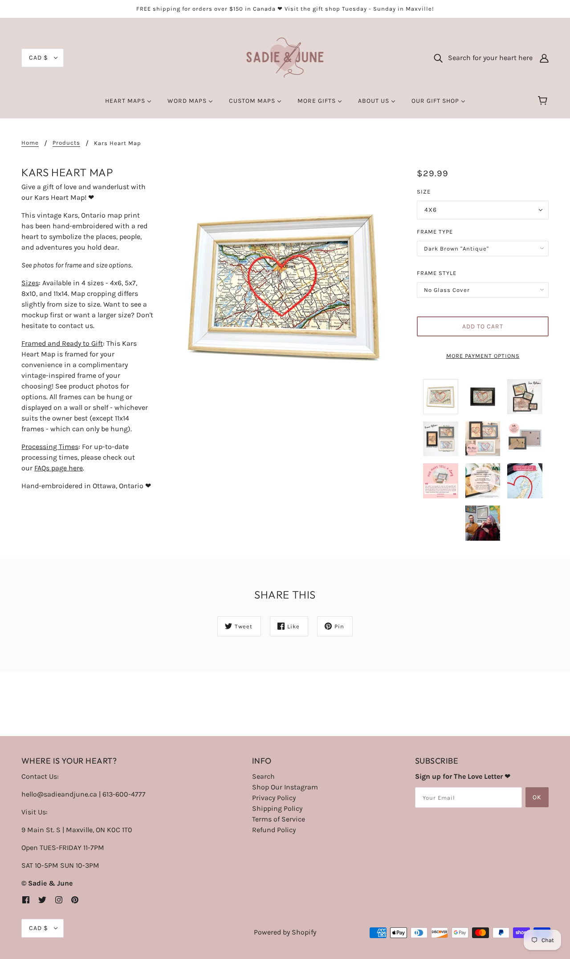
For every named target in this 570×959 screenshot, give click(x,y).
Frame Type (435, 231)
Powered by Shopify (285, 932)
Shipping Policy (277, 808)
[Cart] (544, 101)
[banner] (285, 57)
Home (30, 143)
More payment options (483, 355)
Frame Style (436, 273)
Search (263, 776)
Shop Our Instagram (285, 787)
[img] (26, 899)
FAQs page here (58, 468)
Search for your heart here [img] (488, 57)
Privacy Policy (274, 797)
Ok (537, 797)
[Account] (544, 58)
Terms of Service (278, 819)
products (66, 143)
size (424, 191)
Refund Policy (274, 829)
